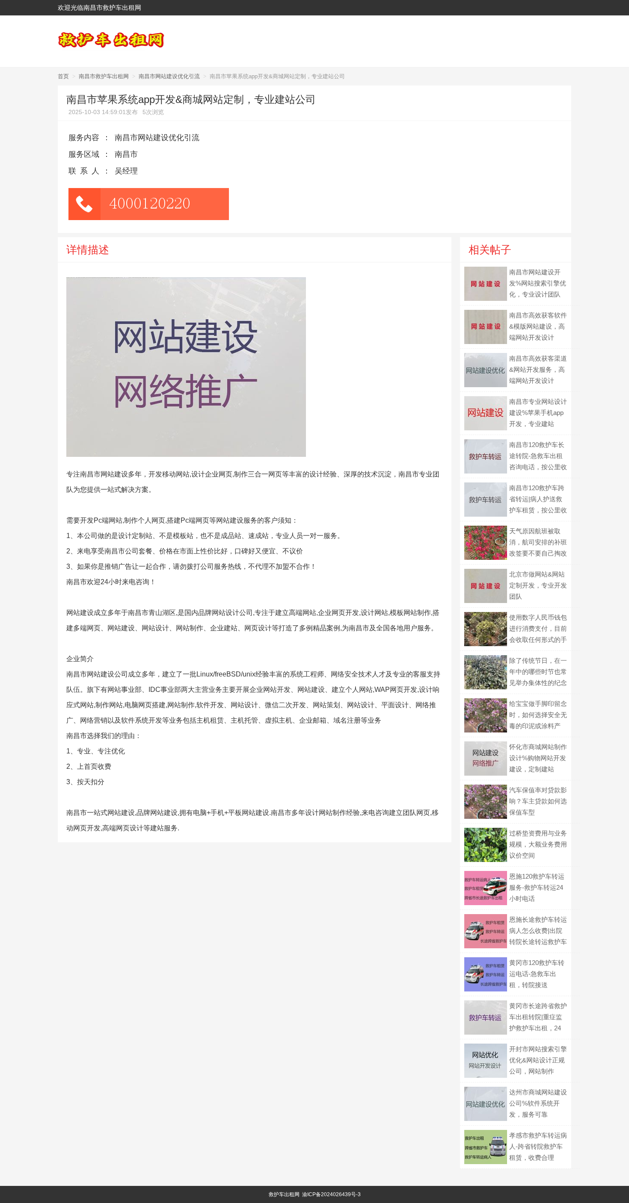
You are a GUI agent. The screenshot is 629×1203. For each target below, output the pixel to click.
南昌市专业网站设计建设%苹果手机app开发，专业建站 (538, 412)
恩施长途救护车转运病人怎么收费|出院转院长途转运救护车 (538, 930)
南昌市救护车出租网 (104, 76)
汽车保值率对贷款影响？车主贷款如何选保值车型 (538, 801)
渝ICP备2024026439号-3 (331, 1194)
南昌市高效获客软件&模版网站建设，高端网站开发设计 (538, 326)
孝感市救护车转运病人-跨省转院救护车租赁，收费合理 (538, 1146)
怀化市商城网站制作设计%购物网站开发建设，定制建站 (538, 758)
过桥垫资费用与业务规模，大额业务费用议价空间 (538, 844)
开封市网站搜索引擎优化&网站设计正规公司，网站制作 (538, 1060)
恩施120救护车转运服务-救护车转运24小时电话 (536, 887)
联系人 (85, 171)
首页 (63, 76)
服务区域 (83, 154)
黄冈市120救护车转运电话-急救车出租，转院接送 (536, 973)
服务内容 (83, 137)
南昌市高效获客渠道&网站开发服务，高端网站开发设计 (538, 369)
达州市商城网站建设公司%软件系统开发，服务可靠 (538, 1103)
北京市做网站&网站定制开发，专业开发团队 (538, 585)
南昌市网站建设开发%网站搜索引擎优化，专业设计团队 (537, 283)
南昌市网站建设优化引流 (169, 76)
